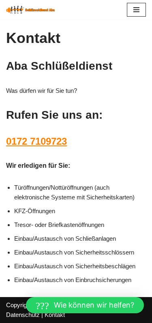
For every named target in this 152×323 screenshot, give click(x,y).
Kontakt (55, 314)
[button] (85, 305)
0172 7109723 (36, 141)
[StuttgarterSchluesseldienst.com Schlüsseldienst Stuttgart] (30, 10)
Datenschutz (23, 314)
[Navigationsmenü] (136, 10)
